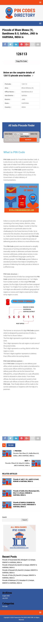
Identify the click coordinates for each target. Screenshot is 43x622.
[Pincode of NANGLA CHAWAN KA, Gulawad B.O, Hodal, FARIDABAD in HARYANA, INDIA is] (6, 504)
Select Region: (24, 136)
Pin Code (4, 606)
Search (4, 517)
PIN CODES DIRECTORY (27, 617)
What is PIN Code (14, 152)
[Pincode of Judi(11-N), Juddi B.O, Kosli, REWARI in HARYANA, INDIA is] (6, 481)
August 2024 (6, 596)
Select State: (8, 134)
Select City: (34, 134)
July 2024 (5, 598)
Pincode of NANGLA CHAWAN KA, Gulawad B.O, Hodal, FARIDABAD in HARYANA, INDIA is (24, 505)
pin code (11, 445)
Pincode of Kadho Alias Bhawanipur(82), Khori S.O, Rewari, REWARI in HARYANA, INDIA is (26, 493)
